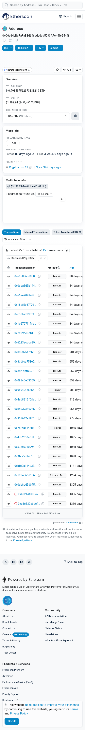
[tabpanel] (42, 382)
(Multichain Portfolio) (28, 186)
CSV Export (72, 522)
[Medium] (13, 562)
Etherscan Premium (13, 669)
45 (44, 250)
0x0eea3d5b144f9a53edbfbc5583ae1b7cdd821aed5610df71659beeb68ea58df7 (25, 285)
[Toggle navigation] (79, 16)
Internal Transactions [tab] (36, 232)
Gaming (53, 47)
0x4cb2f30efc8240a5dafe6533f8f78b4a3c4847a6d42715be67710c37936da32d (25, 437)
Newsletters (51, 634)
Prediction (22, 47)
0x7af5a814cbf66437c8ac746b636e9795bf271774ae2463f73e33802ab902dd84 (25, 428)
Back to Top (75, 562)
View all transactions (41, 513)
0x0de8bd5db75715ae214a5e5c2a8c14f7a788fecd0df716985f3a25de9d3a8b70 (25, 484)
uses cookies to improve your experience (52, 705)
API (69, 69)
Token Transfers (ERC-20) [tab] (68, 232)
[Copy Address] (4, 41)
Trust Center (9, 652)
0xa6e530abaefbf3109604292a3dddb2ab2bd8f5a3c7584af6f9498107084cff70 (29, 503)
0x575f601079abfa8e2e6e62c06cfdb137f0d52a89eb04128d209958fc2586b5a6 (25, 447)
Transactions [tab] (11, 232)
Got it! (12, 721)
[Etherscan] (17, 16)
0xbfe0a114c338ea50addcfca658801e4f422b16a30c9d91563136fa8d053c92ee (25, 466)
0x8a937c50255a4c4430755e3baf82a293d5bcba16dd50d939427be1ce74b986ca (25, 409)
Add (13, 142)
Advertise (7, 676)
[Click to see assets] (75, 116)
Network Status (53, 628)
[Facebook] (21, 562)
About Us (7, 616)
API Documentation (56, 616)
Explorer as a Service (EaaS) (17, 682)
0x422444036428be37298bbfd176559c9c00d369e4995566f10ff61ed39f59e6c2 (29, 494)
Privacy (16, 640)
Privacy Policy (19, 713)
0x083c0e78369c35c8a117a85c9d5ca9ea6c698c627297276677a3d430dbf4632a (25, 380)
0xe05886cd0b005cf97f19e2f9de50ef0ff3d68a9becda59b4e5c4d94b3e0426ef (25, 276)
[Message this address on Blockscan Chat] (16, 41)
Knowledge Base (22, 540)
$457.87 (20, 116)
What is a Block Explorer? (59, 640)
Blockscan (43, 193)
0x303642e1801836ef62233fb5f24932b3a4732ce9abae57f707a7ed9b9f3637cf (25, 418)
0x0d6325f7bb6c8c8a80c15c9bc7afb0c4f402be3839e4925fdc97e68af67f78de (25, 352)
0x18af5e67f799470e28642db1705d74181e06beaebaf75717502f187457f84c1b (25, 305)
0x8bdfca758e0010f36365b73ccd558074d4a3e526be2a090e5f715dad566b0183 (25, 361)
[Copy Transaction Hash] (39, 276)
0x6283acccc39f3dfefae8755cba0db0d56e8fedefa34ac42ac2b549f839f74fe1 (25, 342)
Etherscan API (10, 688)
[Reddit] (29, 562)
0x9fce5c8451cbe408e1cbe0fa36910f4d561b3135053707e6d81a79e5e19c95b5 (25, 456)
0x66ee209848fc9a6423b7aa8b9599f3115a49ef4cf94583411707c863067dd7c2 (25, 295)
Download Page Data (23, 258)
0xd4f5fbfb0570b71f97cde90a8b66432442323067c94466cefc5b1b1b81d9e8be (25, 371)
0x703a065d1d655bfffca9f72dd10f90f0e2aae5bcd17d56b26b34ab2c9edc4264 (25, 475)
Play (39, 47)
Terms (5, 640)
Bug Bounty (8, 646)
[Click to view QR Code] (10, 40)
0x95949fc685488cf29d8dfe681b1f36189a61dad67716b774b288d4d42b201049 (25, 390)
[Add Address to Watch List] (57, 70)
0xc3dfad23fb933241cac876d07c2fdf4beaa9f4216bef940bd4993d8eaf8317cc (25, 314)
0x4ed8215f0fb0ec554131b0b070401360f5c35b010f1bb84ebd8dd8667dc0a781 (25, 399)
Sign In (67, 16)
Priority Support (10, 694)
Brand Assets (10, 622)
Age (72, 267)
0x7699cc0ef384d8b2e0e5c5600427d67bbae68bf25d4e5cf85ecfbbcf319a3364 (25, 333)
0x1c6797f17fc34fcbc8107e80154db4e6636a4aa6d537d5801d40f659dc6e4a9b (25, 323)
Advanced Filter (17, 239)
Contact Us (8, 628)
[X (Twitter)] (5, 562)
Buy (6, 47)
